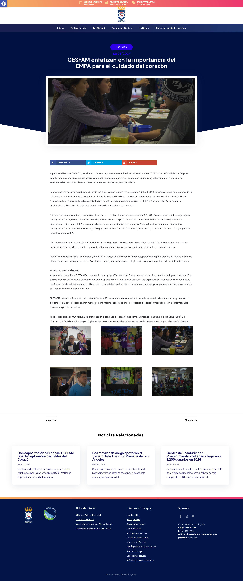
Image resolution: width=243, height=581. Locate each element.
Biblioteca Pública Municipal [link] (88, 515)
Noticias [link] (144, 28)
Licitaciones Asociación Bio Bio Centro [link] (93, 528)
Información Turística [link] (136, 542)
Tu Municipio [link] (78, 28)
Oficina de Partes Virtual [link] (138, 537)
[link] (3, 3)
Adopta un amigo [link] (135, 551)
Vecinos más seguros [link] (136, 555)
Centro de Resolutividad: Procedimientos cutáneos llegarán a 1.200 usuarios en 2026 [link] (194, 456)
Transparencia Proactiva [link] (171, 28)
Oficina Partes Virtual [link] (146, 2)
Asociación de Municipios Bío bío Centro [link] (94, 524)
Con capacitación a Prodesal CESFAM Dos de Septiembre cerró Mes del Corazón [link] (46, 456)
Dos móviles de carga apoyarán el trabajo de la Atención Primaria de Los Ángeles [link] (120, 456)
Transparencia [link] (133, 519)
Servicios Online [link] (122, 28)
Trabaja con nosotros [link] (137, 533)
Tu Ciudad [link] (99, 28)
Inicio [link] (60, 28)
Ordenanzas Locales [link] (136, 524)
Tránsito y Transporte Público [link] (140, 560)
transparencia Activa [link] (119, 2)
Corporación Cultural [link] (85, 519)
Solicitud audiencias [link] (93, 2)
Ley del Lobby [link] (133, 515)
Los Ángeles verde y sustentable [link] (141, 546)
